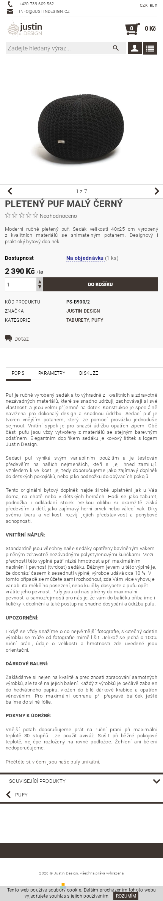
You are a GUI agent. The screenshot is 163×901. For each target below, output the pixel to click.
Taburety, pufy (84, 320)
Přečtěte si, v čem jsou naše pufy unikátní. (53, 762)
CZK (144, 5)
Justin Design (83, 311)
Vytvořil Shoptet (85, 885)
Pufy (21, 795)
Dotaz (21, 339)
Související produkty (37, 781)
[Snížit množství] (39, 287)
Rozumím (126, 896)
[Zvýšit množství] (39, 281)
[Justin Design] (25, 29)
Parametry (52, 373)
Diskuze (88, 373)
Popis (18, 373)
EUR (153, 5)
